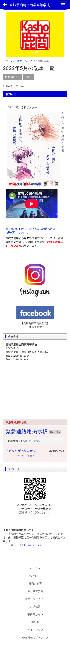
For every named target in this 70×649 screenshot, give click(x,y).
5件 (28, 77)
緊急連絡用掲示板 (27, 431)
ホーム (9, 61)
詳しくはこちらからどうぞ (26, 545)
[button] (10, 34)
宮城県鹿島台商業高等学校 (30, 4)
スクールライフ (26, 61)
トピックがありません (21, 450)
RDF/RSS (55, 431)
